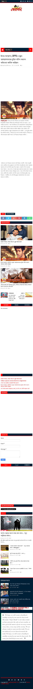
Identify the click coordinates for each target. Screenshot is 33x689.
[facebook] (21, 1)
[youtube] (28, 1)
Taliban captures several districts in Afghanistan (13, 380)
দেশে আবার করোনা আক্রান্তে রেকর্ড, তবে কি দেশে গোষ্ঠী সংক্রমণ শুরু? (15, 388)
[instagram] (31, 1)
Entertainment (10, 213)
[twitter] (23, 1)
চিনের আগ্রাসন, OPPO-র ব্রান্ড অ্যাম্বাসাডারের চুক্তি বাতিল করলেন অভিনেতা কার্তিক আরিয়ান (15, 263)
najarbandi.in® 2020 (13, 682)
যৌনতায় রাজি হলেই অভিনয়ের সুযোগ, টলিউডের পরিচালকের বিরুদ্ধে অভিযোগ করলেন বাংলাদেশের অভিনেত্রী (16, 285)
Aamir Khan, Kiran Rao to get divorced (11, 241)
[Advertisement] (16, 29)
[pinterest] (30, 1)
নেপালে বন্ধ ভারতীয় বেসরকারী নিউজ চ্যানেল (10, 383)
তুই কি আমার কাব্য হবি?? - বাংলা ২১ (17, 553)
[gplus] (25, 1)
